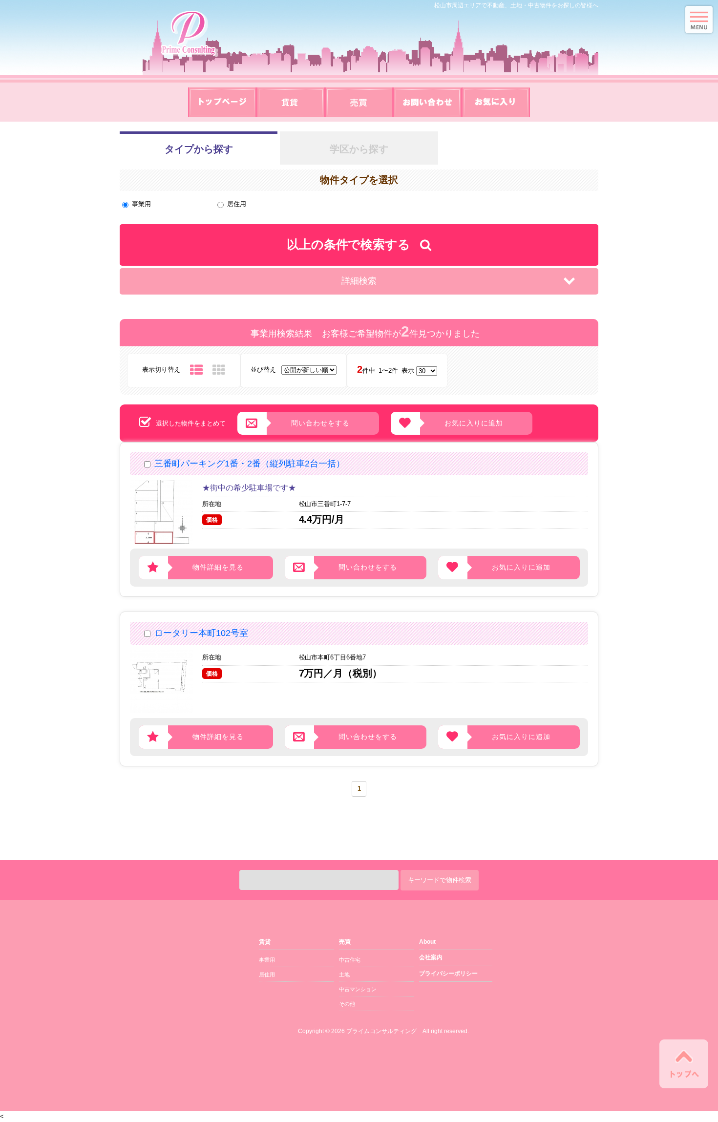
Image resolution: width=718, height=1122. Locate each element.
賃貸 (290, 102)
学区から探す (359, 149)
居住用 (236, 204)
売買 (359, 102)
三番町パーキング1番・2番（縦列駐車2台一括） (249, 463)
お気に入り (496, 102)
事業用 (141, 204)
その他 (347, 1004)
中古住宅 (349, 960)
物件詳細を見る (218, 567)
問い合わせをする (320, 423)
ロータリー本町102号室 (201, 633)
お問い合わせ (427, 102)
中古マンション (358, 989)
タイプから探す (199, 149)
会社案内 (431, 957)
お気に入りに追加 (473, 423)
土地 (344, 974)
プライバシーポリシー (448, 973)
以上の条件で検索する (349, 244)
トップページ (222, 102)
